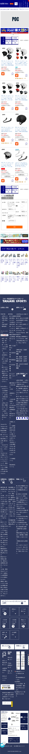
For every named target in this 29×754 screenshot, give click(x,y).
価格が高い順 (15, 41)
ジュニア (10, 206)
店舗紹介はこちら (4, 731)
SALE (3, 168)
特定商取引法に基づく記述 (6, 746)
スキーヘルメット (14, 9)
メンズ (10, 203)
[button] (1, 31)
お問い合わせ (25, 718)
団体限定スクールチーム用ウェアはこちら (14, 740)
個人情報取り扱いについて (19, 746)
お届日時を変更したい (4, 670)
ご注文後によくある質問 (14, 621)
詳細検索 (19, 5)
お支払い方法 (4, 610)
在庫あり (11, 215)
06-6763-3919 (13, 719)
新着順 (15, 38)
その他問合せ (14, 633)
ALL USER (12, 202)
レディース (10, 205)
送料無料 (10, 216)
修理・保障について (4, 634)
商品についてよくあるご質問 (23, 623)
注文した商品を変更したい (4, 662)
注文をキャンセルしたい (4, 678)
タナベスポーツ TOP (4, 9)
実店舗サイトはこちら (24, 727)
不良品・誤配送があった (10, 665)
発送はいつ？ (14, 610)
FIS (16, 67)
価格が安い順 (8, 41)
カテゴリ (21, 5)
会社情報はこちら (4, 725)
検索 (16, 3)
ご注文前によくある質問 (4, 621)
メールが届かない (23, 610)
